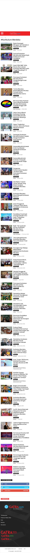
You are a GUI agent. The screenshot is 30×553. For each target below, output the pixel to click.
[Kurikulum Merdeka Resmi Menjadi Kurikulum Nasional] (6, 196)
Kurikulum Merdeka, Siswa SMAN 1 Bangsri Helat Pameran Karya (20, 350)
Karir (2, 520)
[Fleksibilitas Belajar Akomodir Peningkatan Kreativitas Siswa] (6, 296)
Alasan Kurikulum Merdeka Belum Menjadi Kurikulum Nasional (20, 446)
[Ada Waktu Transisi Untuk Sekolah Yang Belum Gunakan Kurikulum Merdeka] (6, 185)
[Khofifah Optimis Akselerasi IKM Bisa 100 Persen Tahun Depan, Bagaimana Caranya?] (6, 375)
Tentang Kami (4, 515)
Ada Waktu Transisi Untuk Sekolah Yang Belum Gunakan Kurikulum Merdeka (19, 184)
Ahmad (15, 356)
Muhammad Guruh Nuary (19, 367)
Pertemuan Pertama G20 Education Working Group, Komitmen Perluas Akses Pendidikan (21, 435)
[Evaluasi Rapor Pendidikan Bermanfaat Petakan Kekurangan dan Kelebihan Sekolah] (6, 330)
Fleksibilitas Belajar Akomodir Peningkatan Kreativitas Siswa (20, 295)
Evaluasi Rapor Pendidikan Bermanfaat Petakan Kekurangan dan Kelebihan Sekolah (21, 329)
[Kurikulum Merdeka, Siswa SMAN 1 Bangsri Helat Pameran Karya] (6, 352)
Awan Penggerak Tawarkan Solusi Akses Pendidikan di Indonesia (20, 205)
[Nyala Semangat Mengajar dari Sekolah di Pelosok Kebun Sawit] (6, 46)
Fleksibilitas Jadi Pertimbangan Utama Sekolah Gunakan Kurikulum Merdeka (20, 306)
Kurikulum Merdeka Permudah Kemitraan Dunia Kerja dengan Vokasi (19, 400)
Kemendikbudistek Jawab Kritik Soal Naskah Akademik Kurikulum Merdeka (21, 149)
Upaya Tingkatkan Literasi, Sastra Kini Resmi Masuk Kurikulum (21, 125)
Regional (15, 354)
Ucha (14, 50)
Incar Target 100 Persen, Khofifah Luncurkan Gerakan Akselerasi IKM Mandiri (21, 362)
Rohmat (15, 244)
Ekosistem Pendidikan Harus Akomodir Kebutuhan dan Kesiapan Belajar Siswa (21, 318)
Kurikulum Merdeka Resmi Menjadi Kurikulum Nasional (21, 195)
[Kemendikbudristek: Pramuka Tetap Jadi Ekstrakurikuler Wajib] (6, 161)
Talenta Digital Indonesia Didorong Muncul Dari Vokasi (21, 424)
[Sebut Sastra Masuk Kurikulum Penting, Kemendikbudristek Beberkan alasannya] (6, 115)
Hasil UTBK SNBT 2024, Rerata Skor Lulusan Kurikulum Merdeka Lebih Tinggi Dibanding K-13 (21, 67)
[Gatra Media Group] (9, 532)
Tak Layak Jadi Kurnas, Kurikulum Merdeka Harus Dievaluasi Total (20, 239)
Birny (14, 441)
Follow (26, 487)
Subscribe (25, 490)
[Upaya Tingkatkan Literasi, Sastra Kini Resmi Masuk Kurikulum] (6, 127)
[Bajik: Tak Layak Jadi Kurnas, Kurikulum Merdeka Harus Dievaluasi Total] (6, 229)
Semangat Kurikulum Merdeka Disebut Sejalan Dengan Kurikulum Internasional (21, 137)
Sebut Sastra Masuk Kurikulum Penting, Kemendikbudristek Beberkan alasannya (19, 115)
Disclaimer (3, 524)
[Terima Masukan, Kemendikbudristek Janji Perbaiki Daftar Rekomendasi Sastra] (6, 92)
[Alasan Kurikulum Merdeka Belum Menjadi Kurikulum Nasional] (6, 447)
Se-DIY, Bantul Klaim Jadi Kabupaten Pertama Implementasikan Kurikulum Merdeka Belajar (20, 412)
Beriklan (3, 522)
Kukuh (15, 419)
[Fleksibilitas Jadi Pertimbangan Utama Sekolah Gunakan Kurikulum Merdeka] (6, 306)
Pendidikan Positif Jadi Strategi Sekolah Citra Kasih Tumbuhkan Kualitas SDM (20, 216)
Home (2, 37)
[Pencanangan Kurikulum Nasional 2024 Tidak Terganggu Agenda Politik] (6, 458)
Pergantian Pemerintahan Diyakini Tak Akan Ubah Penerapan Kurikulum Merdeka (20, 172)
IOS (24, 548)
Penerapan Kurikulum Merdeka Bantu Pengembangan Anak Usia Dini (20, 79)
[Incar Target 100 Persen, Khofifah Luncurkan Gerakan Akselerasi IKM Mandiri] (6, 362)
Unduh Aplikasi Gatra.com (10, 548)
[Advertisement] (15, 16)
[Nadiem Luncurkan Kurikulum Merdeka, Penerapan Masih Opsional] (6, 469)
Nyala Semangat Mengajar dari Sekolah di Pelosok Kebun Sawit (21, 44)
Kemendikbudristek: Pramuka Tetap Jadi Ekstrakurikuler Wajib (20, 159)
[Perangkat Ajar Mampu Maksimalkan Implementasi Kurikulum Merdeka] (6, 251)
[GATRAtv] (8, 539)
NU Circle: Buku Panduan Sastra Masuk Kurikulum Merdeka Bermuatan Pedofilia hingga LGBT (20, 103)
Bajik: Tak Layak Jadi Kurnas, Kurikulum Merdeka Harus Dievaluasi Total (19, 228)
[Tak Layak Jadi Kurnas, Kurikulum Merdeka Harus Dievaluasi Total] (6, 240)
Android (20, 548)
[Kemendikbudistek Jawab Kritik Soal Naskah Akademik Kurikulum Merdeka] (6, 149)
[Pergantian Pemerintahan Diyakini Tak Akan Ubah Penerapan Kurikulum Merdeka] (6, 171)
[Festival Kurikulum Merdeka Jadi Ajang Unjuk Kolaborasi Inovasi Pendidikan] (6, 56)
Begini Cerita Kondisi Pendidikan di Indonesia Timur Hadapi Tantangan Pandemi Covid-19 (21, 388)
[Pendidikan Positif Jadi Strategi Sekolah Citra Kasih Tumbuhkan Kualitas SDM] (6, 217)
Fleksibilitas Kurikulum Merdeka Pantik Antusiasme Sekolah (20, 340)
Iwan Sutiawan (16, 109)
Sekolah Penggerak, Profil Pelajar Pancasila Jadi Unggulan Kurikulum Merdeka (20, 274)
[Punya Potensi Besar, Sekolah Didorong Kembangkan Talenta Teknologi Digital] (6, 262)
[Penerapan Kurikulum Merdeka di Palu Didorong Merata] (6, 286)
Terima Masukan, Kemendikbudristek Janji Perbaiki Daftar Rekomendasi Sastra (20, 91)
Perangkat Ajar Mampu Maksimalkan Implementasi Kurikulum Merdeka (20, 250)
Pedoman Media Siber (6, 517)
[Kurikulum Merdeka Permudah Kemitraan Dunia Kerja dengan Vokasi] (6, 400)
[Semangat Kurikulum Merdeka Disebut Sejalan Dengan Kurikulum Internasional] (6, 137)
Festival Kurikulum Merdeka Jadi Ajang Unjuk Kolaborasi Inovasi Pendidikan (21, 56)
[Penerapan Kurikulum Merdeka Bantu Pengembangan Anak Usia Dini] (6, 80)
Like (27, 483)
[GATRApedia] (8, 536)
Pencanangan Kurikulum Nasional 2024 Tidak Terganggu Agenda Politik (20, 457)
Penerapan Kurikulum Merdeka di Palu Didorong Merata (20, 284)
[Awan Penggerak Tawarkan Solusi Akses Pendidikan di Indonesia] (6, 207)
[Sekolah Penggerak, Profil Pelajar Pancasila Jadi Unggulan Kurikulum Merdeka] (6, 274)
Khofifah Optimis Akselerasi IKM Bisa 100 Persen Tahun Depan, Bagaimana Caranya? (20, 375)
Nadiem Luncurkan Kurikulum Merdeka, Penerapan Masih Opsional (19, 469)
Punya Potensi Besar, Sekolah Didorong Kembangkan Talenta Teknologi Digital (20, 262)
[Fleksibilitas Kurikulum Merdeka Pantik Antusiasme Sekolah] (6, 342)
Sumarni (15, 279)
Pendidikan (16, 48)
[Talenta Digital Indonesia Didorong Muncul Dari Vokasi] (6, 425)
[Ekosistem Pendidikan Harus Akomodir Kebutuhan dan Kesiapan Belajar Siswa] (6, 318)
